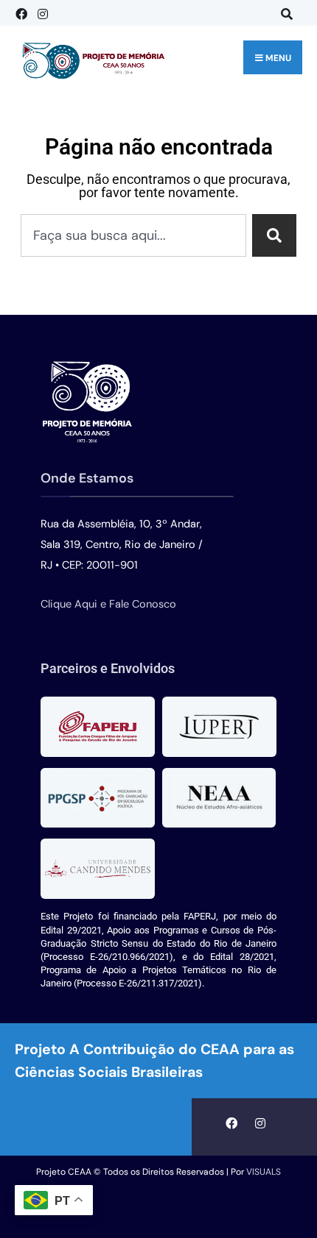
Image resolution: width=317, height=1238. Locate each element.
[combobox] (133, 235)
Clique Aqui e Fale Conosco (108, 604)
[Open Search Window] (284, 13)
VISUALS (263, 1172)
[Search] (274, 235)
